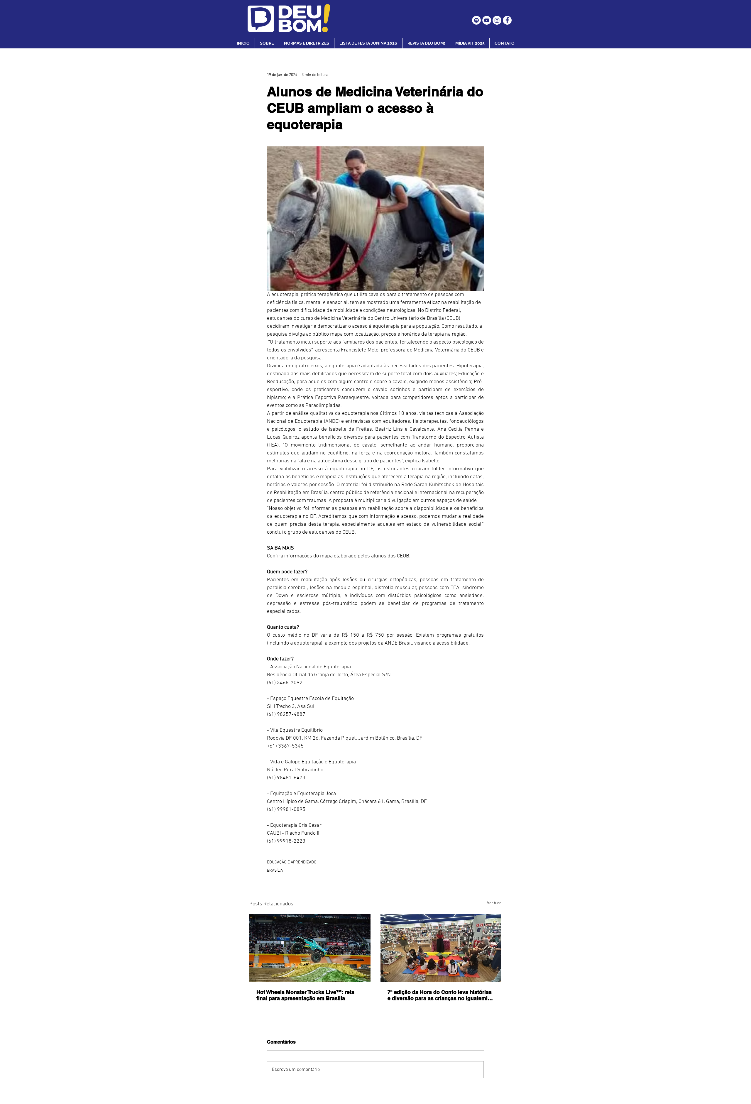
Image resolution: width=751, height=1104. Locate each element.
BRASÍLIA (275, 870)
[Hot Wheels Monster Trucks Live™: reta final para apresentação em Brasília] (310, 948)
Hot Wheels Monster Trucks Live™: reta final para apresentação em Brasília (305, 995)
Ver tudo (494, 903)
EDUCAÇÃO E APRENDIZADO (292, 862)
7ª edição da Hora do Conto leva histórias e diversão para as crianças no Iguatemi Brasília (440, 995)
